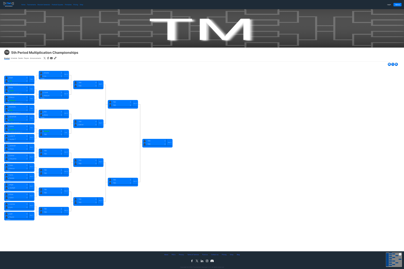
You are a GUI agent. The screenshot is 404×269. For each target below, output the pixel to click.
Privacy (181, 254)
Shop (81, 4)
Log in (389, 4)
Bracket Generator (44, 4)
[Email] (51, 58)
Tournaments (31, 4)
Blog (238, 254)
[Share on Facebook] (48, 58)
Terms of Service (193, 254)
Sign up (397, 4)
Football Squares (57, 4)
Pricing (75, 4)
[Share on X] (44, 58)
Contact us (215, 254)
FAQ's (173, 254)
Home (23, 4)
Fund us (205, 254)
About (166, 254)
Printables (68, 4)
